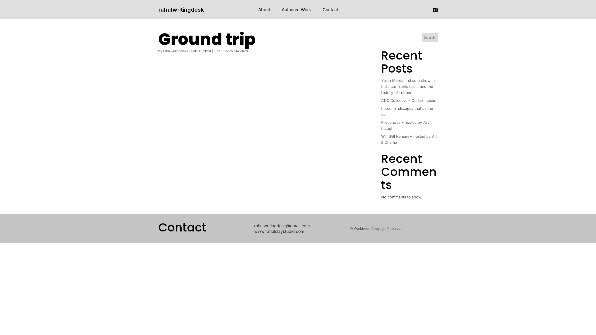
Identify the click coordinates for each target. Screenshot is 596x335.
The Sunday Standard (231, 51)
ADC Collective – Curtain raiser (408, 100)
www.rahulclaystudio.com (279, 231)
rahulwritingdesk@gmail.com (282, 225)
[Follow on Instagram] (435, 10)
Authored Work (296, 9)
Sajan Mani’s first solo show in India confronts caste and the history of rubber (408, 86)
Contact (330, 9)
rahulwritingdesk (181, 9)
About (264, 9)
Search (429, 38)
